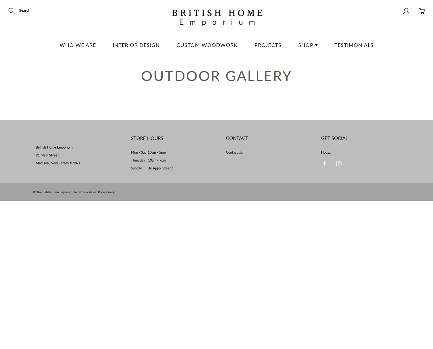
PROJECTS (268, 45)
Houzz (326, 152)
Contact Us (234, 152)
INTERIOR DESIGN (136, 45)
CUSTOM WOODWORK (207, 45)
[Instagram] (338, 163)
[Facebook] (324, 163)
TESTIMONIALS (354, 45)
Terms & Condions (85, 192)
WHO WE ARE (78, 45)
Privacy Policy (106, 192)
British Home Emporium (57, 192)
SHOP (306, 45)
